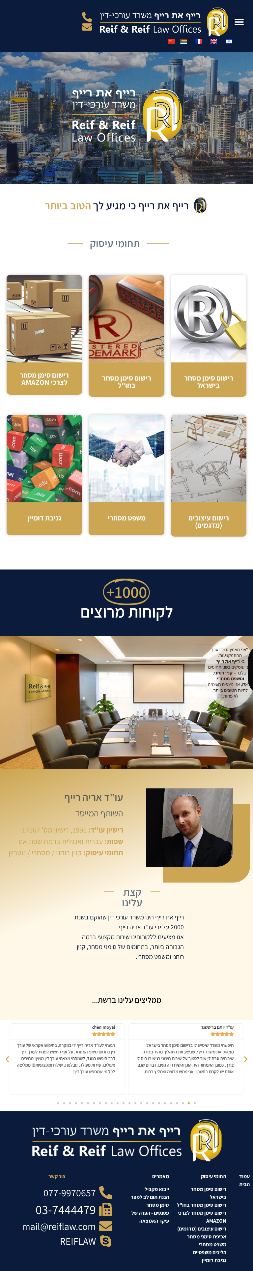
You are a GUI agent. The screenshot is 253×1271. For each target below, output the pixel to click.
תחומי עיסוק (213, 1176)
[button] (239, 21)
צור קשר (57, 1176)
